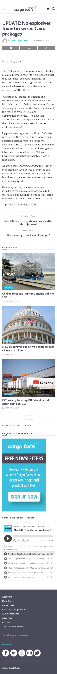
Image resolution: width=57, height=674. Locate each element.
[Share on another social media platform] (46, 48)
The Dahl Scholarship (13, 626)
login (11, 425)
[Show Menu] (3, 8)
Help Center (8, 601)
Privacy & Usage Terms (14, 609)
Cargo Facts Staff (19, 40)
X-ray (33, 204)
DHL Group (22, 204)
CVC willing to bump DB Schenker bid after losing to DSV (25, 401)
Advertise (7, 618)
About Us (7, 596)
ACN (12, 204)
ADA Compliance (10, 613)
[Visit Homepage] (25, 9)
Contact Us (8, 605)
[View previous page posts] (26, 417)
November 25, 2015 (41, 40)
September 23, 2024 (11, 301)
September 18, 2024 (11, 355)
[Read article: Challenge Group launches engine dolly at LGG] (28, 271)
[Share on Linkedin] (28, 48)
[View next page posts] (31, 417)
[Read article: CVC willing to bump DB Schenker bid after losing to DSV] (28, 378)
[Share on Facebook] (10, 48)
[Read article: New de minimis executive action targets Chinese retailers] (28, 324)
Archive (8, 288)
